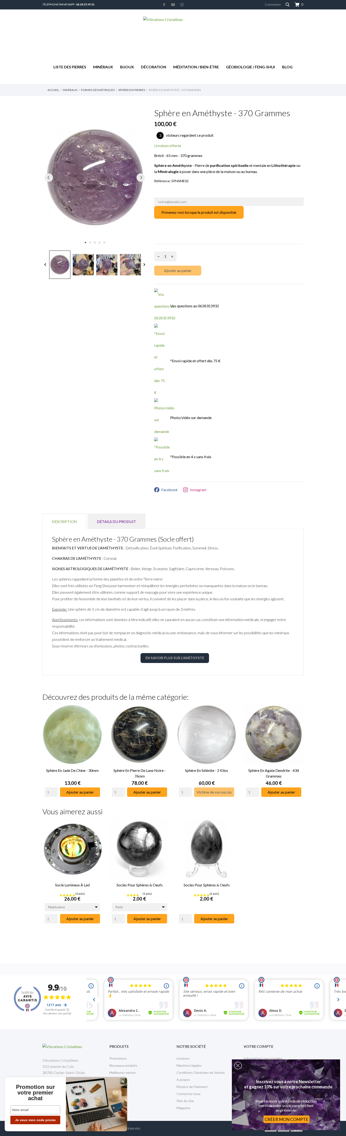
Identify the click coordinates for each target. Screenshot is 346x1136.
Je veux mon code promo (35, 1120)
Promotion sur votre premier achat (35, 1092)
